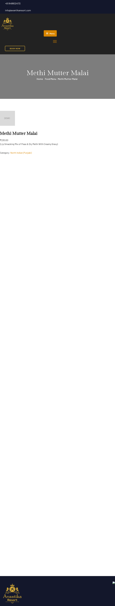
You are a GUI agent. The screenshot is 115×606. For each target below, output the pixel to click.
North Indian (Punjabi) (21, 152)
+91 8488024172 (13, 3)
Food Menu (50, 78)
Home (40, 78)
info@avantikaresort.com (18, 10)
